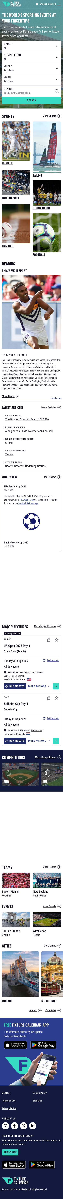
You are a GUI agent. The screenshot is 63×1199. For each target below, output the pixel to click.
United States (19, 679)
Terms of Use (9, 1100)
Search (31, 100)
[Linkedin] (32, 1125)
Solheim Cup (12, 704)
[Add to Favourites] (56, 639)
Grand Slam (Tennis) (15, 651)
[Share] (48, 639)
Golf (6, 697)
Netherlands (19, 734)
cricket (9, 442)
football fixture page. (28, 503)
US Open (9, 646)
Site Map (37, 1100)
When (7, 77)
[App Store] (15, 1045)
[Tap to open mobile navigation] (59, 4)
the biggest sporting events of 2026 (27, 419)
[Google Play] (43, 1045)
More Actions (37, 686)
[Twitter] (23, 1125)
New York (8, 679)
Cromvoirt (8, 734)
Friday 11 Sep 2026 (15, 719)
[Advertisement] (31, 586)
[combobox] (31, 46)
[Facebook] (14, 1125)
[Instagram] (5, 1125)
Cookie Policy (40, 1092)
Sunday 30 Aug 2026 (16, 661)
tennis (9, 454)
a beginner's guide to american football (29, 431)
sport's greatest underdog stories (25, 466)
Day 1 (26, 646)
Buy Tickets (16, 686)
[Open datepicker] (57, 79)
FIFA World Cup (27, 499)
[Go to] (56, 686)
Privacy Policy (9, 1108)
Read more (56, 398)
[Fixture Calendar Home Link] (11, 4)
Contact (6, 1092)
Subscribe (10, 1152)
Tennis (7, 639)
